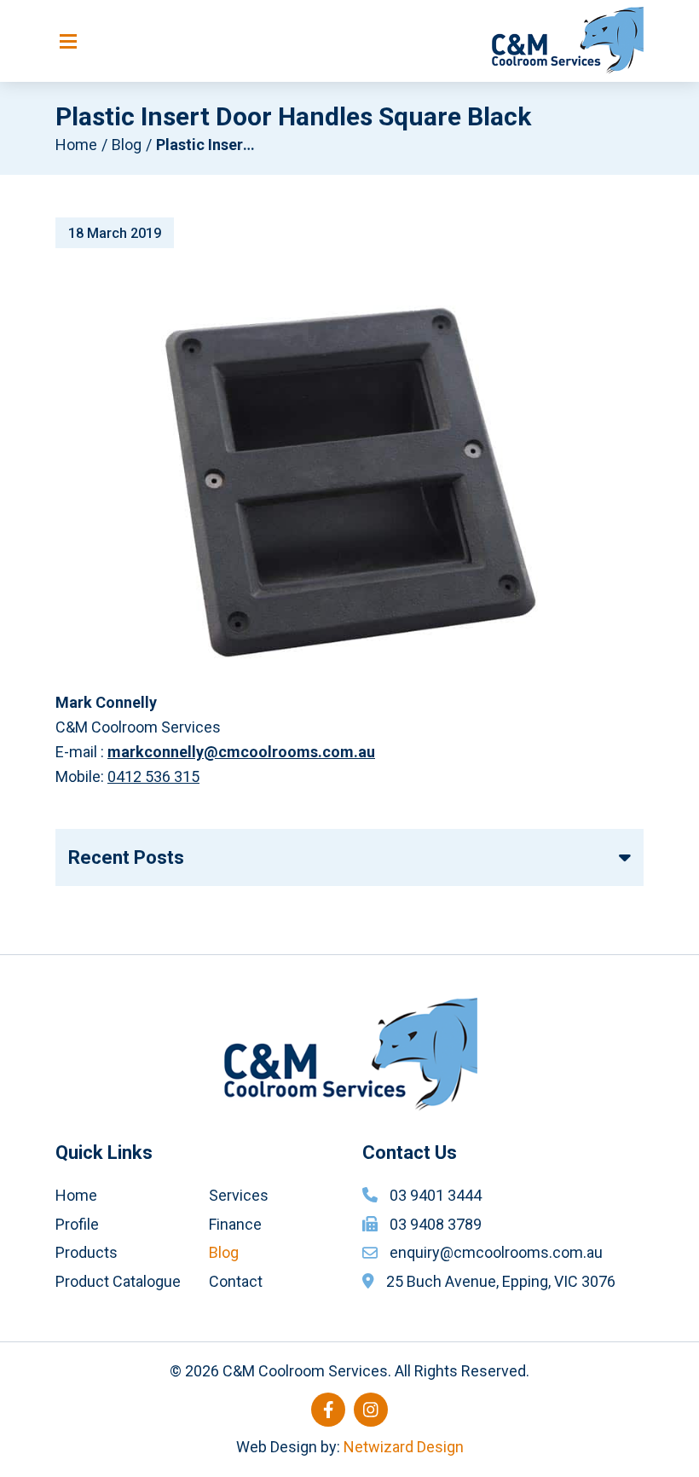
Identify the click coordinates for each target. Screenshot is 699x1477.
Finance (235, 1224)
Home (76, 144)
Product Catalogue (118, 1281)
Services (239, 1195)
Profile (77, 1224)
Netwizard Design (404, 1447)
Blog (127, 144)
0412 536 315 (153, 776)
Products (86, 1252)
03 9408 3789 (436, 1224)
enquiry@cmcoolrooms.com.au (496, 1252)
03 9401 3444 (436, 1195)
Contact (236, 1281)
